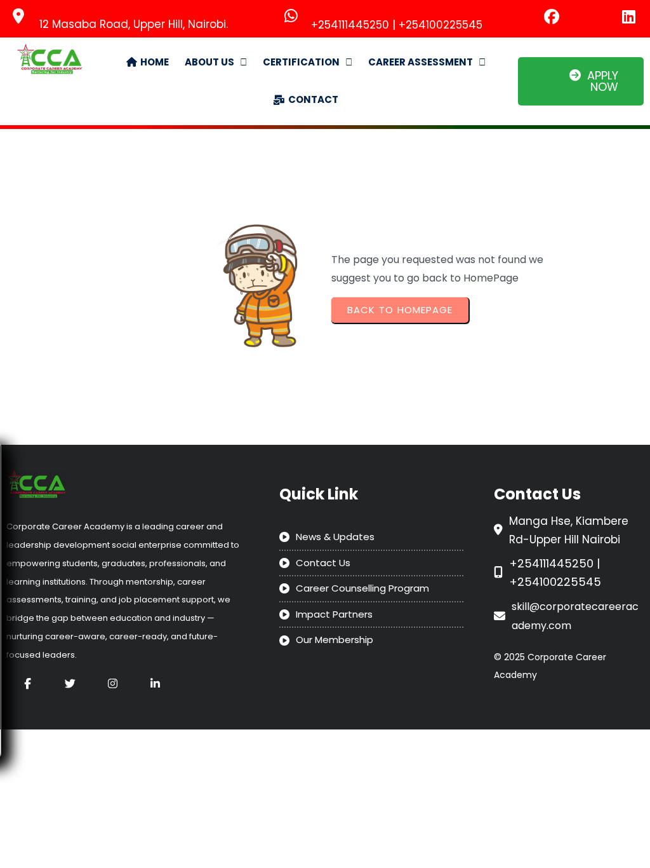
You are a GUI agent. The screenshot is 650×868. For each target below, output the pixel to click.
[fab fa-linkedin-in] (155, 683)
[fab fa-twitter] (70, 683)
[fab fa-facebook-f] (27, 683)
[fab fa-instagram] (112, 683)
